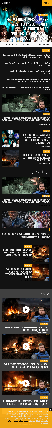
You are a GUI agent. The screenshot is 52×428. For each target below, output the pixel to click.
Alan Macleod (45, 146)
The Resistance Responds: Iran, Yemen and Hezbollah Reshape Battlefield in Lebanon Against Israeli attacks (28, 80)
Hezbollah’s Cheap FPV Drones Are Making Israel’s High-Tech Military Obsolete (26, 88)
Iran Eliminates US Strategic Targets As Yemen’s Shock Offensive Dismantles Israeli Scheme (18, 273)
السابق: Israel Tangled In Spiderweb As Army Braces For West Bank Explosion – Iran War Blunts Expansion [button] (42, 44)
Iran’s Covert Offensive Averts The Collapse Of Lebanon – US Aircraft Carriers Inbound (17, 253)
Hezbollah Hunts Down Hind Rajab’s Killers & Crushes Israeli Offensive (29, 72)
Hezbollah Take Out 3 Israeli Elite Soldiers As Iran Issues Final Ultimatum (36, 157)
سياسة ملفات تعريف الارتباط (18, 420)
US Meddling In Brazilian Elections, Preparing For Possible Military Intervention (26, 235)
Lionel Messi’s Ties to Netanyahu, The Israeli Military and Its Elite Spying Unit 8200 (27, 64)
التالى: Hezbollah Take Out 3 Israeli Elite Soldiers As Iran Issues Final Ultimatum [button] (9, 44)
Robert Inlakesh (44, 124)
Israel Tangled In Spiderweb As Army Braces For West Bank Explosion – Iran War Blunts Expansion (26, 119)
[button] (6, 3)
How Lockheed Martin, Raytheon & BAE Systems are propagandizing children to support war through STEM (26, 56)
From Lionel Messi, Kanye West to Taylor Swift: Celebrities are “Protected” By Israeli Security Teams (27, 29)
